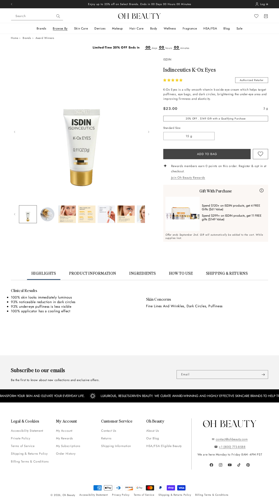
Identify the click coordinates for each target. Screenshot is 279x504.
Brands (27, 38)
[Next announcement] (267, 4)
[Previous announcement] (11, 4)
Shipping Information (116, 446)
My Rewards (64, 438)
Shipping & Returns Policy (29, 453)
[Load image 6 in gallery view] (106, 214)
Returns (106, 438)
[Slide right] (148, 132)
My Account (64, 430)
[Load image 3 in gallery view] (47, 214)
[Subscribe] (263, 374)
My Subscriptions (68, 446)
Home (14, 38)
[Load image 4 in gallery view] (67, 214)
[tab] (43, 275)
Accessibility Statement (27, 430)
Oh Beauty (69, 495)
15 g (189, 136)
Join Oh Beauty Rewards (188, 177)
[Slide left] (14, 132)
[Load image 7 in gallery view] (126, 214)
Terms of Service (23, 446)
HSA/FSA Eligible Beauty (164, 446)
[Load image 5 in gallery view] (86, 214)
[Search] (58, 16)
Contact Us (108, 430)
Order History (66, 453)
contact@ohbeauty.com (232, 439)
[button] (173, 80)
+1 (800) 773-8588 (232, 447)
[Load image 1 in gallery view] (28, 214)
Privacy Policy (120, 495)
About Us (152, 430)
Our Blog (152, 438)
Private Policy (20, 438)
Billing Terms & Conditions (30, 461)
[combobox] (37, 16)
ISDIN (167, 59)
